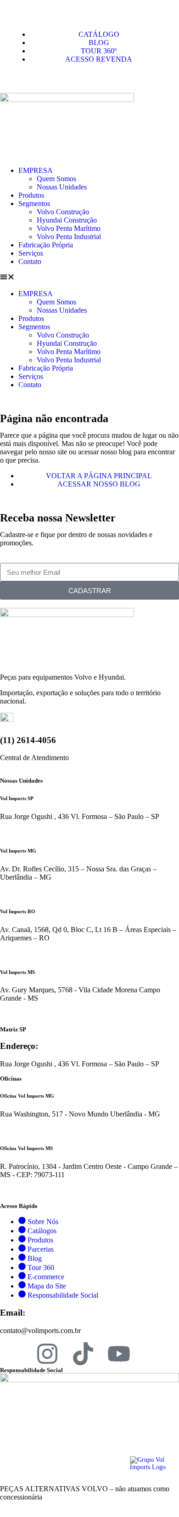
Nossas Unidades (62, 187)
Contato (29, 261)
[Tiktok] (83, 1353)
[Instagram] (47, 1353)
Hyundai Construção (67, 220)
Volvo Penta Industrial (69, 236)
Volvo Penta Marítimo (69, 228)
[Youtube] (118, 1353)
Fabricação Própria (45, 245)
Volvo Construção (63, 212)
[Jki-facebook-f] (11, 1353)
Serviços (30, 253)
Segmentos (34, 203)
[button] (89, 277)
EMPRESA (35, 170)
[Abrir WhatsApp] (156, 1494)
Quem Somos (56, 179)
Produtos (31, 195)
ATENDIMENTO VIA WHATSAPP (48, 833)
